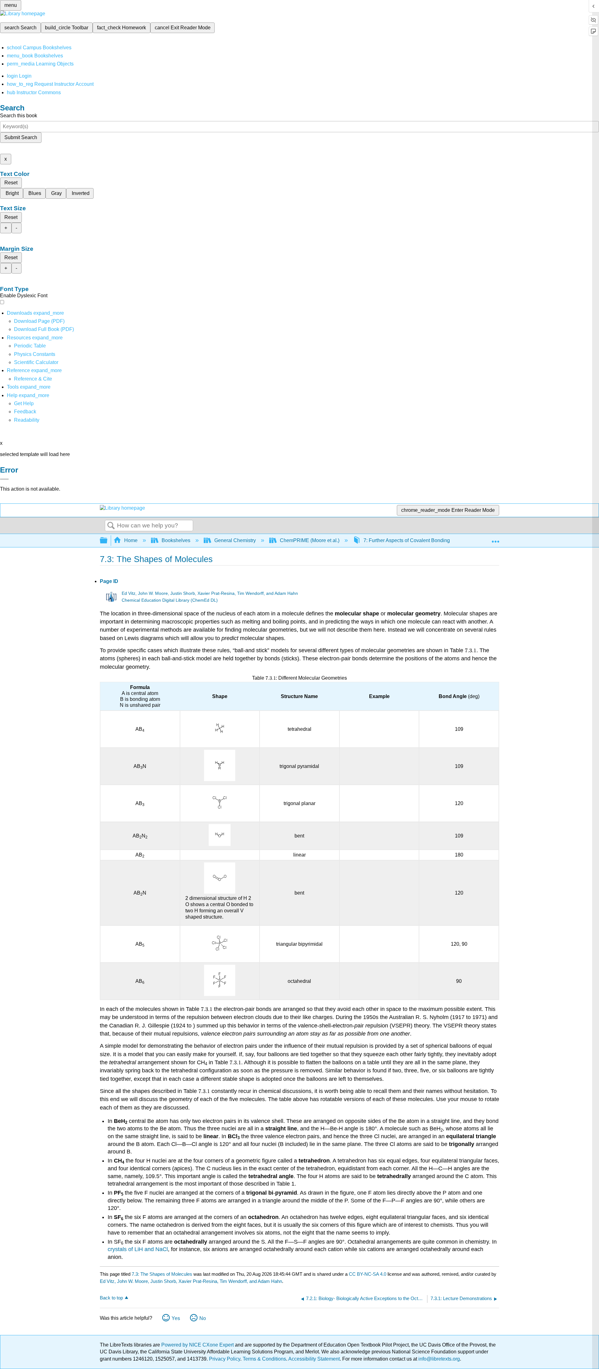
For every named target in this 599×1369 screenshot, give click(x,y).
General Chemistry (235, 540)
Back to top (111, 1297)
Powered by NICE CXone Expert (198, 1344)
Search (111, 526)
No (202, 1318)
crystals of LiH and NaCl (138, 1249)
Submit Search (20, 137)
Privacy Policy (224, 1359)
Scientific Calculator (36, 362)
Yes (176, 1318)
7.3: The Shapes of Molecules (162, 1274)
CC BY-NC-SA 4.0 (367, 1274)
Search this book (18, 115)
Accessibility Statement (314, 1359)
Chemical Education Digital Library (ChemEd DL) (170, 600)
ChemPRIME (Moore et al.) (310, 540)
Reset (10, 182)
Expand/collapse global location (495, 538)
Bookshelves (176, 540)
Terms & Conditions (264, 1359)
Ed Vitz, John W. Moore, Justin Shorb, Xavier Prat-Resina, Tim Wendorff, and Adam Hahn (210, 593)
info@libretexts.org (438, 1359)
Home (131, 540)
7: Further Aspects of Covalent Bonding (406, 540)
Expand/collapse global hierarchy (107, 540)
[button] (25, 411)
